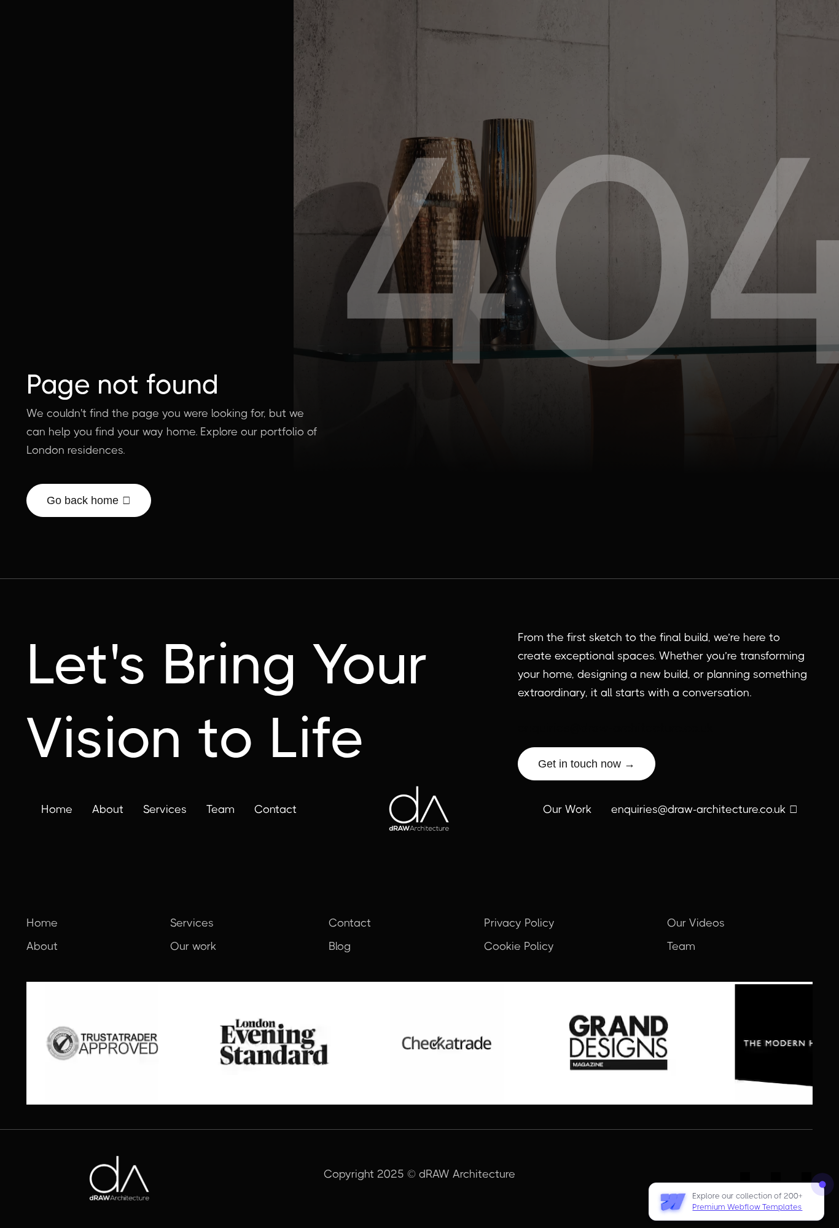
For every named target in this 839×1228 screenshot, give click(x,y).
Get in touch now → (586, 764)
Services (165, 809)
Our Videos (696, 923)
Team (220, 809)
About (107, 809)
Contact (275, 809)
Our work (193, 946)
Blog (340, 946)
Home (56, 809)
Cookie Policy (519, 946)
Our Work (567, 809)
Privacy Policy (519, 923)
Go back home (89, 500)
